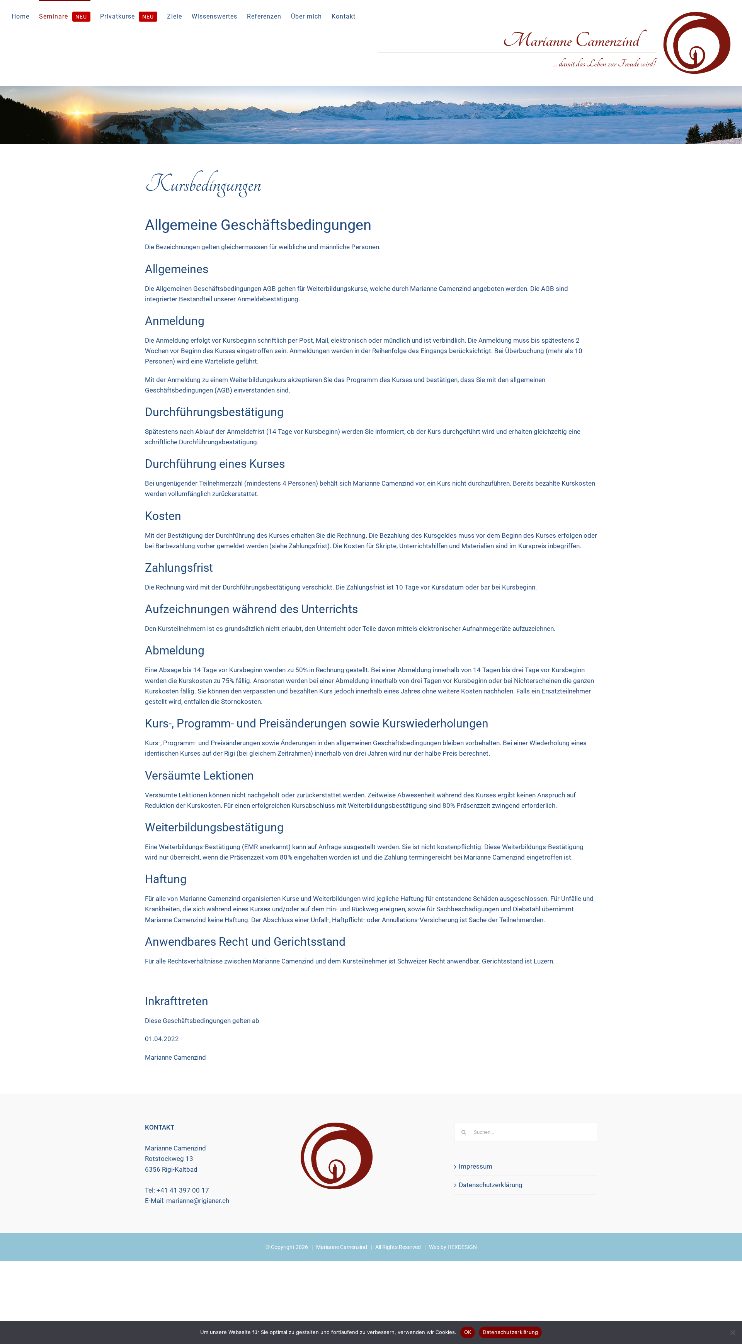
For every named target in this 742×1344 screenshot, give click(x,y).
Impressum (475, 1166)
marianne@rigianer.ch (197, 1201)
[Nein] (732, 1332)
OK (467, 1332)
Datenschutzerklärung (490, 1185)
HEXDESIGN (462, 1247)
